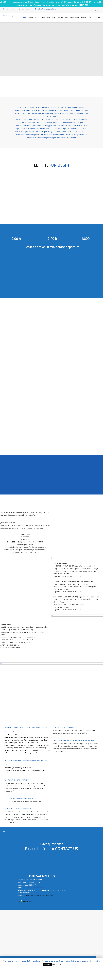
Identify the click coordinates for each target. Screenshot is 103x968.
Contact (97, 17)
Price (43, 17)
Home (24, 17)
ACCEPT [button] (47, 964)
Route (37, 17)
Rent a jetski (51, 17)
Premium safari (63, 17)
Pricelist (84, 17)
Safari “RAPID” (74, 17)
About (31, 17)
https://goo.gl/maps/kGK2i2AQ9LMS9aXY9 (40, 895)
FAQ (91, 17)
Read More (56, 964)
